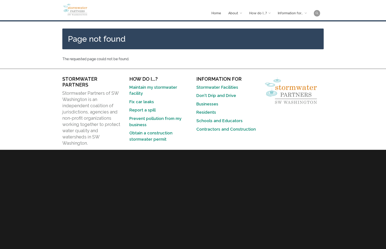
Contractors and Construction (226, 129)
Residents (206, 112)
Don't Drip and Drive (216, 95)
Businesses (207, 104)
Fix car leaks (141, 101)
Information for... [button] (291, 13)
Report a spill (142, 110)
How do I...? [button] (258, 13)
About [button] (233, 13)
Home (216, 13)
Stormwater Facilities (217, 87)
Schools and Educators (219, 120)
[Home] (75, 9)
